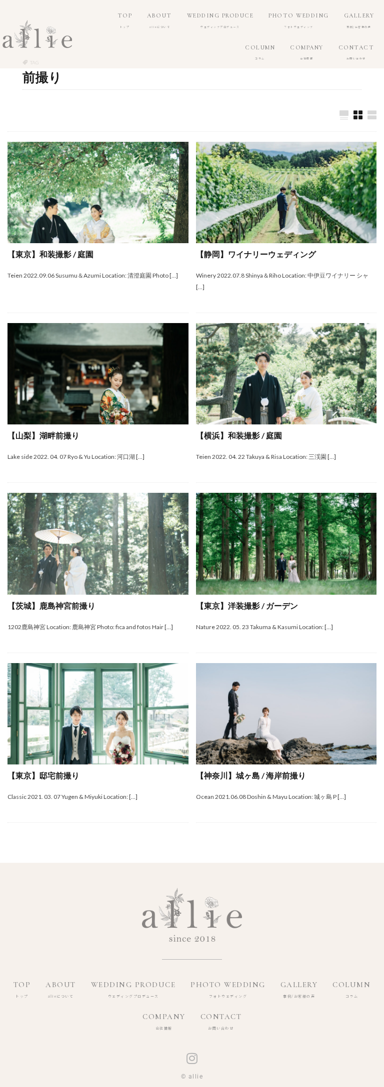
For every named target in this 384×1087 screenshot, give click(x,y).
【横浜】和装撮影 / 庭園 (239, 435)
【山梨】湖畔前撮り (44, 435)
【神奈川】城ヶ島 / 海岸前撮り (251, 775)
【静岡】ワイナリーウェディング (256, 254)
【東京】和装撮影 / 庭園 (51, 254)
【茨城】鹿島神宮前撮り (52, 605)
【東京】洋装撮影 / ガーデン (247, 605)
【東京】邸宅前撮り (44, 775)
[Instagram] (192, 1058)
